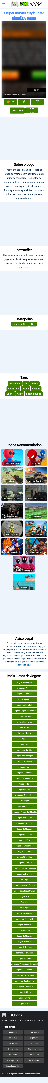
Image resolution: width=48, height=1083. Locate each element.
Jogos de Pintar (24, 699)
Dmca (20, 1020)
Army (20, 393)
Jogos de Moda (24, 992)
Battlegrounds (33, 393)
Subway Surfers (24, 716)
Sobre (4, 1020)
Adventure (13, 388)
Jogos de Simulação (24, 756)
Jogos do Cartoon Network (24, 868)
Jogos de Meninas (24, 683)
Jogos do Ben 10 (24, 863)
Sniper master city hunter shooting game (24, 15)
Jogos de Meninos (24, 936)
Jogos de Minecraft (24, 919)
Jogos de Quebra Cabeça (24, 885)
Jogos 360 (24, 744)
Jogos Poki (24, 897)
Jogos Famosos (24, 851)
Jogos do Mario (24, 925)
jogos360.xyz (34, 1060)
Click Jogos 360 (34, 1049)
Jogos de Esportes (24, 823)
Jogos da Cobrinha (24, 773)
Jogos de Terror (24, 733)
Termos (40, 1020)
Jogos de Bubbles (24, 818)
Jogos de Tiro (20, 324)
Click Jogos (24, 908)
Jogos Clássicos (24, 790)
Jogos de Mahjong (24, 829)
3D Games (15, 383)
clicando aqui (24, 665)
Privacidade (30, 1020)
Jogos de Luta (24, 767)
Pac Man (24, 902)
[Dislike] (37, 102)
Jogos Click (34, 1054)
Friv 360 (34, 1043)
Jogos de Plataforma (24, 970)
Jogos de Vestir (24, 942)
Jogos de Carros (24, 835)
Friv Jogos (24, 801)
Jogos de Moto (24, 840)
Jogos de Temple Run (24, 795)
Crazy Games (24, 930)
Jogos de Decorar (24, 947)
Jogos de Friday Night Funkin (24, 812)
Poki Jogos (13, 1054)
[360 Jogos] (27, 4)
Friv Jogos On (12, 1060)
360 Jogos (13, 1032)
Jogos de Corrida (24, 750)
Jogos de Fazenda (24, 913)
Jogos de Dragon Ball (24, 846)
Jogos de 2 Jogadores (24, 975)
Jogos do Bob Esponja (24, 981)
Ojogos (24, 739)
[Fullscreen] (31, 110)
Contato (12, 1020)
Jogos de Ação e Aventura (24, 711)
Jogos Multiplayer (24, 874)
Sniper (10, 393)
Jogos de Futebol (24, 705)
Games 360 (12, 1043)
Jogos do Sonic (24, 958)
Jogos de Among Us (24, 778)
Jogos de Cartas (24, 688)
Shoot (35, 383)
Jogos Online (24, 998)
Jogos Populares (24, 722)
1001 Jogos (24, 880)
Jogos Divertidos (24, 857)
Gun (26, 383)
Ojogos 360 (13, 1049)
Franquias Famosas (24, 953)
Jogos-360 (34, 1038)
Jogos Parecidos (13, 1066)
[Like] (24, 102)
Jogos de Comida (24, 761)
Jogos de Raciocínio (24, 806)
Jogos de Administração (24, 891)
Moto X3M (24, 728)
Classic (36, 388)
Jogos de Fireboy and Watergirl (24, 964)
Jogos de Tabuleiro (24, 987)
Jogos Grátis (24, 1003)
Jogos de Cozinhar (24, 694)
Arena (25, 388)
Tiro (33, 324)
